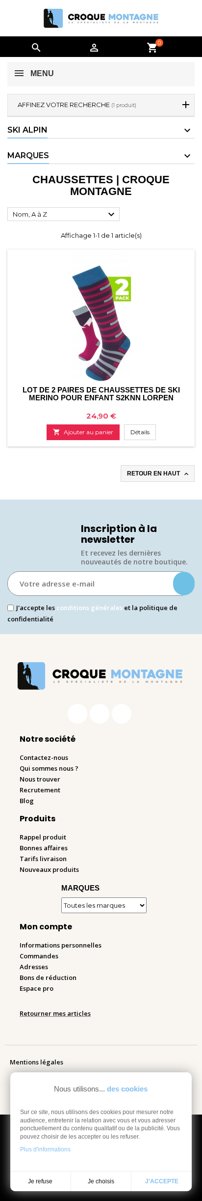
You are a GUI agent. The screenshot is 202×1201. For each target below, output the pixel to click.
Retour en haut (158, 474)
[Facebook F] (77, 714)
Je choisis (101, 1181)
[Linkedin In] (121, 714)
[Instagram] (99, 714)
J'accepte (161, 1181)
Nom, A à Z (65, 215)
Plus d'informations (45, 1149)
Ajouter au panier (83, 432)
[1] (184, 583)
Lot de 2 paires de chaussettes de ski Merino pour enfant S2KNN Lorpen (101, 394)
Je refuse (40, 1181)
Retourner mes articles (55, 1013)
